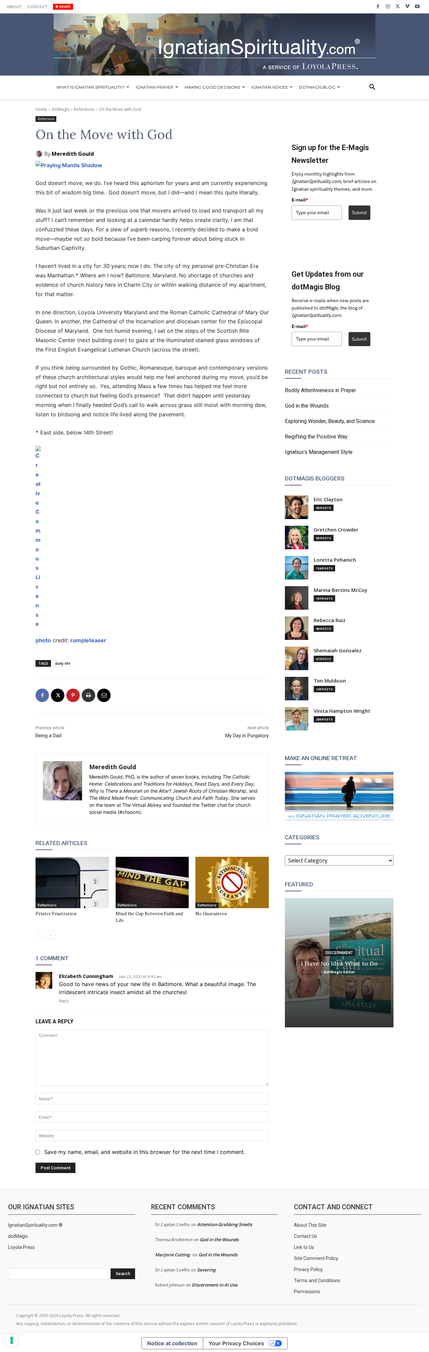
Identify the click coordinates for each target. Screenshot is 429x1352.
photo (43, 640)
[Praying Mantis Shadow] (152, 165)
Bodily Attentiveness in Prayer (320, 390)
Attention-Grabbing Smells (224, 1224)
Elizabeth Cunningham (86, 976)
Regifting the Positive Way (316, 436)
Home (41, 109)
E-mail (300, 200)
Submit (359, 212)
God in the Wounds (307, 406)
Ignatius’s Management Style (319, 452)
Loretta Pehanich (335, 560)
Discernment (339, 952)
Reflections (84, 109)
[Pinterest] (73, 695)
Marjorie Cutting (172, 1255)
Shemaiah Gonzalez (338, 650)
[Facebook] (378, 6)
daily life (62, 663)
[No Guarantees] (232, 882)
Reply (64, 1000)
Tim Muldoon (330, 681)
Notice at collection (172, 1343)
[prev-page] (40, 935)
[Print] (88, 695)
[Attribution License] (152, 537)
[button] (372, 87)
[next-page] (50, 935)
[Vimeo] (407, 6)
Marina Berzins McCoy (340, 590)
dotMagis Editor (339, 971)
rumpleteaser (88, 640)
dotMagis (60, 109)
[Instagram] (387, 6)
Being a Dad (48, 736)
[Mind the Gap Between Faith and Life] (152, 882)
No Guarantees (211, 914)
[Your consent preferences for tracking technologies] (11, 1340)
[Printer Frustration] (72, 882)
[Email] (104, 695)
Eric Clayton (328, 499)
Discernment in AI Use (214, 1285)
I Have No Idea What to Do (339, 963)
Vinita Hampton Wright (342, 711)
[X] (398, 6)
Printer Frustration (56, 914)
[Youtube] (417, 6)
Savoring (206, 1270)
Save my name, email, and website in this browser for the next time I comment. (144, 1152)
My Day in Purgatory (247, 736)
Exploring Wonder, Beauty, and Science (330, 421)
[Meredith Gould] (40, 153)
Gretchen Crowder (336, 529)
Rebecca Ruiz (330, 620)
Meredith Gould (73, 153)
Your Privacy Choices (236, 1343)
